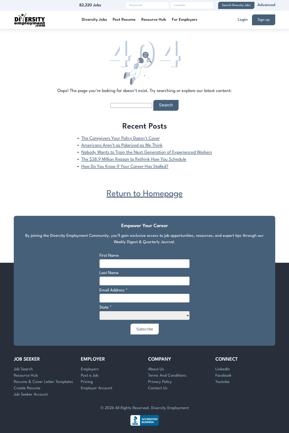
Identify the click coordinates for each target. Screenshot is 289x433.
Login (243, 20)
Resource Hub (153, 20)
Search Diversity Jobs (236, 5)
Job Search (23, 369)
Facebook (223, 376)
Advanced (266, 5)
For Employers (184, 20)
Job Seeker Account (31, 394)
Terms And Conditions (167, 376)
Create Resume (27, 388)
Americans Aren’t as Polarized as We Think (122, 145)
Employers (90, 369)
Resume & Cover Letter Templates (43, 382)
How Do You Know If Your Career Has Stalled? (124, 166)
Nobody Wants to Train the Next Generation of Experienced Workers (146, 152)
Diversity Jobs (94, 20)
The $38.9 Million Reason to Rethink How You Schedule (133, 159)
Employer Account (96, 388)
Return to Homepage (145, 194)
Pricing (87, 382)
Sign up (264, 20)
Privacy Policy (160, 382)
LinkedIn (222, 369)
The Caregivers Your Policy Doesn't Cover (120, 138)
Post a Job (89, 376)
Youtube (222, 382)
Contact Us (158, 388)
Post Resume (124, 20)
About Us (156, 369)
